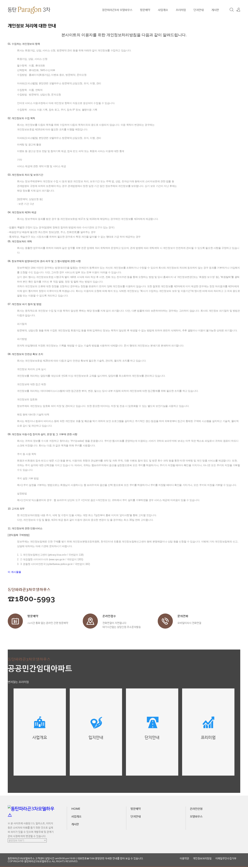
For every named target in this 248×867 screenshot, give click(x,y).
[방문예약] (15, 621)
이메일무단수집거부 (225, 858)
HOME (75, 808)
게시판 (215, 10)
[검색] (231, 10)
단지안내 (199, 10)
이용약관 (184, 858)
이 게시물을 (14, 572)
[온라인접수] (90, 621)
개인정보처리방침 (202, 858)
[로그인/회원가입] (238, 10)
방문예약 (145, 10)
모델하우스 (196, 816)
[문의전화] (165, 621)
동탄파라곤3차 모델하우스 (117, 10)
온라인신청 (196, 808)
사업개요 (163, 10)
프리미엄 (181, 10)
